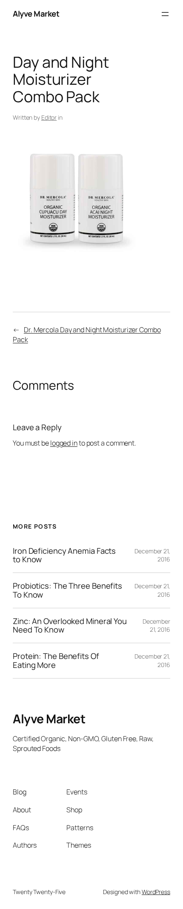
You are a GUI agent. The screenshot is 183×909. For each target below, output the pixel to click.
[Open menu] (165, 14)
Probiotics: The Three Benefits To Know (67, 590)
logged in (63, 443)
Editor (49, 117)
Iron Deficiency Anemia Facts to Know (64, 555)
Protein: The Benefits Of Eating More (56, 660)
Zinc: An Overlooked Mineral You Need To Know (70, 625)
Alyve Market (36, 13)
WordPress (156, 892)
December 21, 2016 (156, 625)
